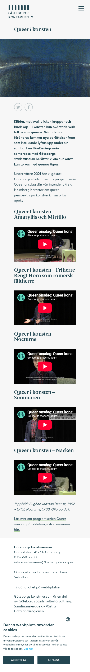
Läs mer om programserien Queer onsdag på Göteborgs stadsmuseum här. (42, 524)
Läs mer (28, 648)
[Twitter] (18, 107)
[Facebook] (28, 107)
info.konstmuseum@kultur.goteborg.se (43, 562)
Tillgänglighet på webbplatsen (38, 587)
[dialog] (36, 643)
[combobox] (68, 619)
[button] (53, 660)
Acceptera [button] (18, 660)
